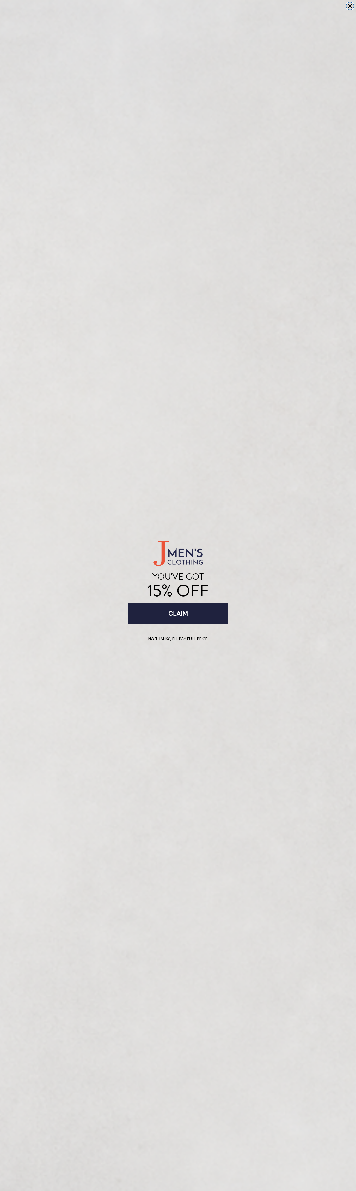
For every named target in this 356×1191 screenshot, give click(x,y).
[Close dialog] (350, 6)
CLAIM (178, 613)
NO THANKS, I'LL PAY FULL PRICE (178, 638)
